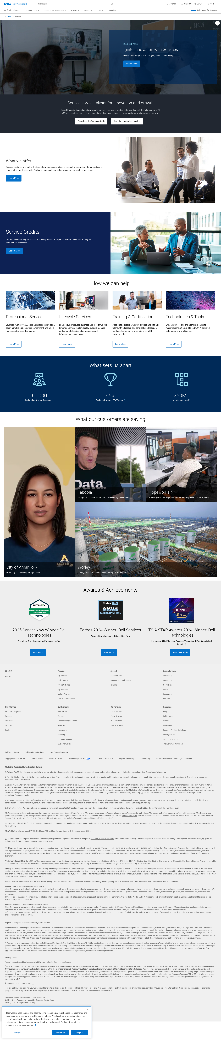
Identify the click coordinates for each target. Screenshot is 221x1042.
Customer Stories (64, 744)
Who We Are (62, 712)
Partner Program (117, 725)
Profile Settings (64, 685)
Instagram (167, 694)
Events (166, 721)
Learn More (14, 178)
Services (8, 725)
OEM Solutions (116, 721)
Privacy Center (169, 735)
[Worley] (146, 539)
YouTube (166, 699)
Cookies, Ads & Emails (104, 758)
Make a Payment (64, 694)
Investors (61, 725)
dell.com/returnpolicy (157, 772)
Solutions (9, 721)
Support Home (116, 676)
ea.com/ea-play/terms (44, 841)
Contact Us (167, 680)
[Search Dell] (112, 4)
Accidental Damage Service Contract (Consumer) (66, 803)
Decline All (60, 1032)
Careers (61, 716)
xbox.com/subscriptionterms (102, 839)
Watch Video (131, 63)
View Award (38, 652)
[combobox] (75, 4)
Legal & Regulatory (126, 758)
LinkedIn (166, 689)
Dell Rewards (168, 716)
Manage (17, 1032)
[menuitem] (32, 10)
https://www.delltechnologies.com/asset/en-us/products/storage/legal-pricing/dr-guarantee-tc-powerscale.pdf (151, 823)
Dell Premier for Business (207, 10)
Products (8, 716)
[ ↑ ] (30, 795)
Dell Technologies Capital (67, 721)
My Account (62, 676)
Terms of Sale (37, 758)
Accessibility (145, 758)
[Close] (87, 1009)
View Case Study (180, 652)
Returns (113, 685)
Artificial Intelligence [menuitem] (12, 10)
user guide (60, 813)
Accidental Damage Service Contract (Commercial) (130, 803)
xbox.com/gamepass (26, 841)
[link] (186, 3)
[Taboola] (110, 464)
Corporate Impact (65, 739)
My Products (63, 689)
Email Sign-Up (168, 725)
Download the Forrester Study (91, 121)
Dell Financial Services (59, 752)
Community (167, 676)
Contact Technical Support (120, 680)
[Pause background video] (217, 23)
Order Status (63, 680)
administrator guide (118, 813)
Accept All (79, 1032)
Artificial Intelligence (13, 712)
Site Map (8, 677)
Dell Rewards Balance (66, 699)
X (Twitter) (167, 685)
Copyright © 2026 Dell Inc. (15, 758)
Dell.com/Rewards (104, 990)
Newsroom (62, 730)
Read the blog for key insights (126, 121)
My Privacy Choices (77, 758)
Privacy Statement (56, 758)
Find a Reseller (116, 716)
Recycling (61, 735)
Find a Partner (116, 712)
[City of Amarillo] (39, 502)
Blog (165, 712)
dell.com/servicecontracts (18, 795)
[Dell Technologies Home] (15, 3)
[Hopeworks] (181, 464)
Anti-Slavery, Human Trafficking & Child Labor (174, 758)
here (12, 856)
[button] (173, 3)
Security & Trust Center (172, 739)
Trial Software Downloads (173, 744)
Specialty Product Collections (174, 730)
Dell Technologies (12, 752)
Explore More (14, 251)
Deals (7, 730)
